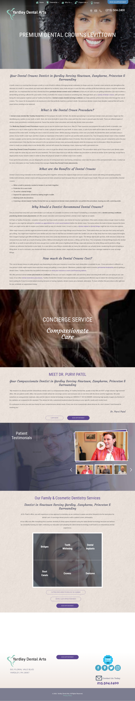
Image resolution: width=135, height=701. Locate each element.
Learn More (54, 418)
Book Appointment (78, 418)
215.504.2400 (108, 683)
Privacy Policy (67, 695)
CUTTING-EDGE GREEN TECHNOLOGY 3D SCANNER (65, 592)
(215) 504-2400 (115, 10)
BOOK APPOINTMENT (67, 606)
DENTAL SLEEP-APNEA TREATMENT (66, 599)
